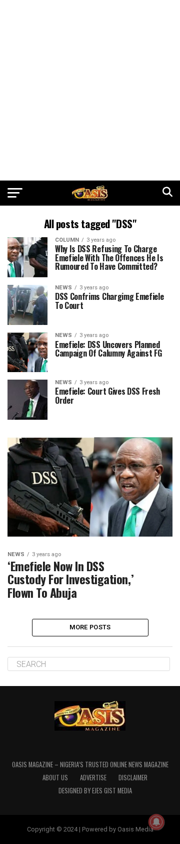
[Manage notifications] (156, 822)
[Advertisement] (90, 90)
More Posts (90, 627)
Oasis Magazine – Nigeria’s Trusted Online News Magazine (90, 764)
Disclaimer (133, 777)
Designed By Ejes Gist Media (95, 790)
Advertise (93, 777)
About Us (55, 777)
